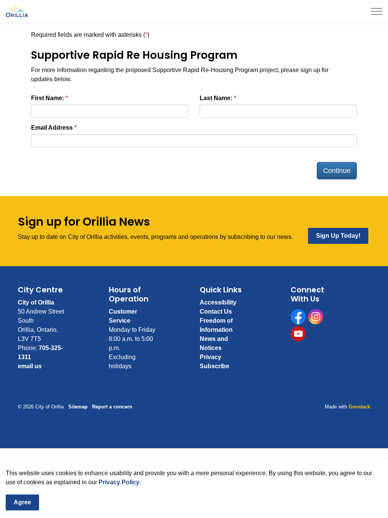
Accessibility (218, 302)
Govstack (359, 407)
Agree (22, 502)
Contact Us (216, 311)
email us (30, 366)
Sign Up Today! (338, 235)
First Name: (47, 98)
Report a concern (112, 407)
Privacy (210, 357)
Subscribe (214, 366)
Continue (336, 170)
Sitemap (78, 407)
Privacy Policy (119, 482)
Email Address (52, 127)
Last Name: (216, 98)
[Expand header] (376, 11)
